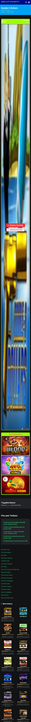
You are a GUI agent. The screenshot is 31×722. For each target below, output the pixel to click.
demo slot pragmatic (10, 2)
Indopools (8, 649)
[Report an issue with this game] (3, 21)
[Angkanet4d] (8, 664)
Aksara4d (23, 700)
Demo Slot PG (5, 595)
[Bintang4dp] (23, 681)
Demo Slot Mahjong (6, 592)
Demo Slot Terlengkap (7, 581)
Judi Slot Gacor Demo (7, 575)
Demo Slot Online (5, 572)
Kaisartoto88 (23, 633)
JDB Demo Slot (5, 561)
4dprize (23, 649)
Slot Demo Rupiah (6, 589)
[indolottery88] (8, 681)
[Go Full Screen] (5, 21)
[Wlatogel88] (23, 664)
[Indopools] (8, 647)
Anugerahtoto (8, 700)
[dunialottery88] (8, 716)
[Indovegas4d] (8, 614)
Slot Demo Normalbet (6, 578)
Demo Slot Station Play (7, 598)
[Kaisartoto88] (23, 631)
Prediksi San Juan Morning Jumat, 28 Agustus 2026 (13, 537)
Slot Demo (4, 555)
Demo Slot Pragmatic (6, 558)
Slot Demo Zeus (5, 549)
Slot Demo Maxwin (6, 552)
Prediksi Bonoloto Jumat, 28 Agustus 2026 (15, 541)
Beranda (3, 12)
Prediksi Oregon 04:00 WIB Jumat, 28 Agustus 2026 (13, 528)
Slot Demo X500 (5, 583)
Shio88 (8, 633)
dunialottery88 (8, 718)
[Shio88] (8, 631)
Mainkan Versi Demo (16, 230)
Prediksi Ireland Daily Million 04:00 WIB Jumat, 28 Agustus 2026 (14, 523)
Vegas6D (23, 718)
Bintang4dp (23, 682)
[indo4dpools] (23, 614)
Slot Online (4, 566)
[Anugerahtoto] (8, 698)
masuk (9, 505)
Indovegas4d (7, 616)
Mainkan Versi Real (16, 225)
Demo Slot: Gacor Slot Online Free (10, 569)
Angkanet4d (7, 666)
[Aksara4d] (23, 698)
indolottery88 (8, 682)
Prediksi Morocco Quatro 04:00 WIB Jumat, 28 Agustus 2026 (13, 532)
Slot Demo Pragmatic (6, 564)
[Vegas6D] (23, 716)
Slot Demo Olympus (6, 586)
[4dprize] (23, 647)
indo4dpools (23, 616)
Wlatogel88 (23, 666)
